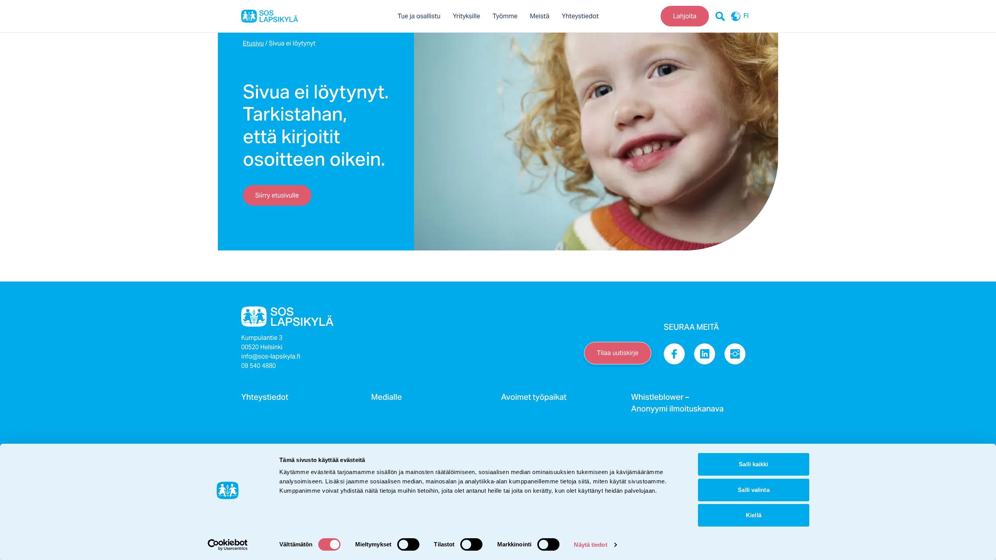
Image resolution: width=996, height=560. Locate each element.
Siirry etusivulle (277, 195)
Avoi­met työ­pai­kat (533, 399)
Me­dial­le (386, 399)
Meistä (539, 16)
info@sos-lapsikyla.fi (270, 356)
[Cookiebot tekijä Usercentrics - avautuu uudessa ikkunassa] (228, 545)
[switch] (408, 544)
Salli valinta (753, 489)
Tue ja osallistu (419, 16)
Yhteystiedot (580, 16)
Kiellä (753, 515)
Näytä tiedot (590, 544)
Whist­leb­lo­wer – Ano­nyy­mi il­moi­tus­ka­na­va (677, 405)
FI (746, 16)
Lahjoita (684, 16)
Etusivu (253, 43)
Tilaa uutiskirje (617, 353)
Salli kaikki (753, 464)
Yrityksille (466, 16)
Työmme (505, 16)
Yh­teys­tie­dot (264, 399)
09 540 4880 (258, 366)
